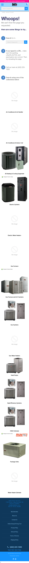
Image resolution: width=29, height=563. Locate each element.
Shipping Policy (14, 540)
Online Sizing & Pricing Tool (14, 523)
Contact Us (14, 519)
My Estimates (14, 511)
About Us (14, 515)
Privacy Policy (14, 527)
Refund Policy (14, 531)
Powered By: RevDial (14, 555)
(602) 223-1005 (15, 547)
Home (3, 12)
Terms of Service (14, 535)
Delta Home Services (16, 553)
